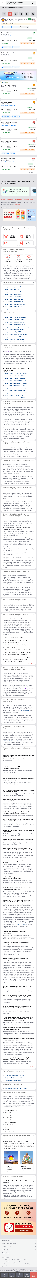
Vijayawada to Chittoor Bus (13, 309)
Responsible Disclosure (7, 1261)
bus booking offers (26, 688)
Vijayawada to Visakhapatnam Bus (15, 304)
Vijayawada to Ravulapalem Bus (14, 301)
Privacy (26, 1259)
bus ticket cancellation (20, 924)
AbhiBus (13, 1269)
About (10, 1259)
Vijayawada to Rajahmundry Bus (14, 299)
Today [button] (4, 10)
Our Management (6, 1263)
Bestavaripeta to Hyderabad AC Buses (16, 1088)
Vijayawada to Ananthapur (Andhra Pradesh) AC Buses (20, 327)
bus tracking (27, 991)
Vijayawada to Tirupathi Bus (13, 296)
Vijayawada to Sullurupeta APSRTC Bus (16, 375)
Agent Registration (6, 1265)
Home (3, 199)
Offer (6, 1259)
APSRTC (7, 351)
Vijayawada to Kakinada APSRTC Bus (15, 380)
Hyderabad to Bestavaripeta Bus (14, 1075)
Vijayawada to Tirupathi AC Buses (14, 319)
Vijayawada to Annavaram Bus (13, 291)
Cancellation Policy (25, 1263)
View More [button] (31, 663)
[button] (2, 3)
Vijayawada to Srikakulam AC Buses (15, 324)
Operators (16, 1261)
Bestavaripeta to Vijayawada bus (12, 740)
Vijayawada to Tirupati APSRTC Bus (15, 378)
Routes (21, 1261)
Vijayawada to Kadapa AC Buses (14, 332)
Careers (25, 1261)
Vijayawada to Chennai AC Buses (14, 329)
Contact (14, 1259)
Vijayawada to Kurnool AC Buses (14, 337)
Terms (22, 1259)
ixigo (17, 1269)
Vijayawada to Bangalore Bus (13, 306)
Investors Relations (15, 1263)
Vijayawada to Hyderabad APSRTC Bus (16, 373)
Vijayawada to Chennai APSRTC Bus (15, 385)
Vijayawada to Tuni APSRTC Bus (14, 395)
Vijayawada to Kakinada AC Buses (14, 322)
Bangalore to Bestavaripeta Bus (14, 1077)
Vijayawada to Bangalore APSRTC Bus (16, 398)
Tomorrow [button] (9, 10)
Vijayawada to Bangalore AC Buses (15, 341)
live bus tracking (24, 710)
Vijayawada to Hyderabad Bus (13, 287)
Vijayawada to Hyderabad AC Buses (15, 317)
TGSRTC (23, 1167)
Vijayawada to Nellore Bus (12, 289)
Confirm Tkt (22, 1269)
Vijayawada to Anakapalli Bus (13, 294)
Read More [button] (17, 204)
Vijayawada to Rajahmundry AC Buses (16, 334)
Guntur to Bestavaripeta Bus (13, 1080)
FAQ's (18, 1259)
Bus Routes (10, 199)
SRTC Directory (9, 1148)
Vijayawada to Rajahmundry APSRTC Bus (16, 393)
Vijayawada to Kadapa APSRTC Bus (15, 390)
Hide (31, 1066)
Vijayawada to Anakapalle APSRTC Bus (16, 383)
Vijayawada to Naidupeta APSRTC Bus (16, 388)
